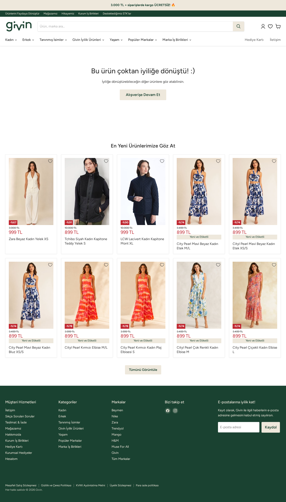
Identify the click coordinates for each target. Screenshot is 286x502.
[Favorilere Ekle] (50, 161)
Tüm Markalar (121, 459)
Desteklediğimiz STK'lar (117, 13)
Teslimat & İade (16, 422)
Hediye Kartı (254, 40)
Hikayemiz (68, 13)
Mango (116, 434)
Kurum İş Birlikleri (88, 13)
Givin (115, 453)
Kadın (9, 40)
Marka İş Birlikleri (175, 40)
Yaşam (115, 40)
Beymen (117, 410)
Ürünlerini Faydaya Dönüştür (22, 13)
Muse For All (120, 447)
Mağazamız (50, 13)
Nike (115, 416)
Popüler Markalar (141, 40)
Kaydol (271, 427)
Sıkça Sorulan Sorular (20, 416)
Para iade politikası (147, 485)
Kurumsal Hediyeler (18, 453)
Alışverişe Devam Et (143, 94)
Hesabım (11, 459)
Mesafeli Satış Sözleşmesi (20, 485)
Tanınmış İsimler (52, 40)
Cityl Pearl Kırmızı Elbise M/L (86, 347)
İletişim (275, 40)
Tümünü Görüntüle (143, 370)
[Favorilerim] (270, 26)
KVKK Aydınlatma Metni (90, 485)
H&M (115, 440)
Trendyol (118, 428)
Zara (115, 422)
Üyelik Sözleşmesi (120, 485)
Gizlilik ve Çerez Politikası (56, 485)
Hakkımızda (13, 434)
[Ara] (238, 26)
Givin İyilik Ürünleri (87, 40)
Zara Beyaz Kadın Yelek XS (28, 239)
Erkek (27, 40)
